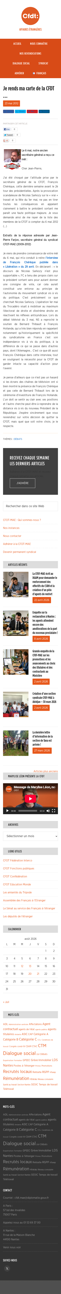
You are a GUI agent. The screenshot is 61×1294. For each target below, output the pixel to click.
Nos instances (11, 528)
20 (30, 974)
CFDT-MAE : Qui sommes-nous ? (22, 520)
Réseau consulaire (45, 1079)
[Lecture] (7, 810)
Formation (18, 1060)
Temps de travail (48, 1084)
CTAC (34, 1046)
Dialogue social (19, 1053)
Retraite (37, 1072)
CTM (42, 1046)
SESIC (34, 1084)
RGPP (45, 1072)
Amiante (18, 1034)
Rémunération (16, 1079)
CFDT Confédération (15, 876)
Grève (34, 1060)
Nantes (8, 1065)
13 (30, 966)
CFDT (30, 16)
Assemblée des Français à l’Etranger (24, 900)
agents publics (41, 1029)
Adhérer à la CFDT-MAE (17, 544)
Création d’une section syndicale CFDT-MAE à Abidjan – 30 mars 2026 (44, 698)
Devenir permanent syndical (19, 552)
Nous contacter (12, 536)
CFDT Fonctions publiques (18, 868)
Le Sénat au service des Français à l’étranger (29, 908)
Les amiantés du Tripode (17, 892)
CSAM (28, 1046)
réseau (33, 1079)
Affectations (35, 1024)
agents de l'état (27, 1029)
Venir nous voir (12, 1247)
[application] (30, 798)
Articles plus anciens (46, 771)
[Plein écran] (53, 810)
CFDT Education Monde (17, 884)
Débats (18, 439)
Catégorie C (28, 1039)
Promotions (47, 1066)
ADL (5, 1024)
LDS (55, 1060)
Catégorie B (10, 1039)
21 (38, 974)
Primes (38, 1066)
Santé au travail (10, 1085)
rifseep (53, 1072)
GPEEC (26, 1060)
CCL (39, 1040)
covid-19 (21, 1046)
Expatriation (8, 1060)
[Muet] (48, 810)
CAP (30, 1034)
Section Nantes (23, 1085)
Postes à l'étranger (24, 1065)
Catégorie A (41, 1034)
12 (22, 966)
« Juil (6, 1002)
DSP (38, 1054)
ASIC (24, 1034)
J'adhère (23, 483)
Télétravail (8, 1089)
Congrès (13, 1046)
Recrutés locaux (17, 1072)
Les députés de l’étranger (18, 916)
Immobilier (44, 1060)
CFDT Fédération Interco (17, 860)
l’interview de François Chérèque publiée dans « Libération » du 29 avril (30, 262)
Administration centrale (18, 1024)
